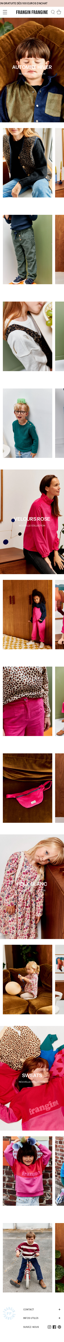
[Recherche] (53, 12)
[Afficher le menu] (5, 12)
